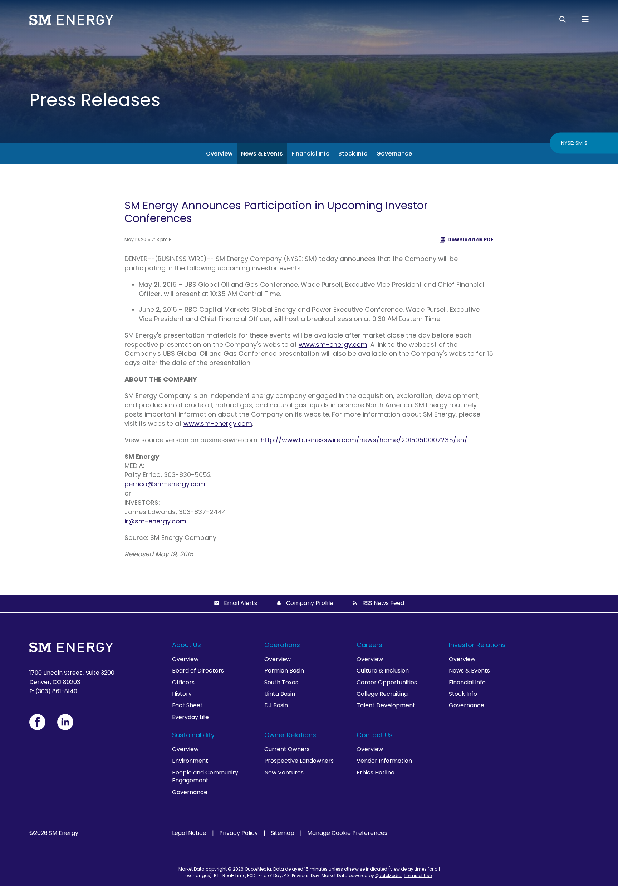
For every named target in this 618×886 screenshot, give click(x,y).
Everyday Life (190, 717)
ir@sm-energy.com (155, 521)
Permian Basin (284, 670)
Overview (219, 153)
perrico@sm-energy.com (164, 483)
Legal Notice (189, 833)
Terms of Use (418, 875)
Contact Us (375, 734)
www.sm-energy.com (333, 344)
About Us (186, 644)
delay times (414, 869)
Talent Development (386, 705)
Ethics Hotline (375, 772)
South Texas (281, 682)
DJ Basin (276, 705)
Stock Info (353, 153)
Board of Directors (198, 670)
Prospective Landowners (299, 761)
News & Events (262, 153)
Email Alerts (240, 603)
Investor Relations (477, 644)
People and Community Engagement (205, 776)
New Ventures (284, 772)
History (182, 694)
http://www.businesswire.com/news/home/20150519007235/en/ (364, 439)
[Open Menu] (585, 19)
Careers (369, 644)
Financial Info (310, 153)
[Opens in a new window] (37, 722)
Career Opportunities (387, 682)
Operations (282, 644)
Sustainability (193, 734)
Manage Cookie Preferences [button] (347, 833)
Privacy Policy (238, 833)
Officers (183, 682)
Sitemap (282, 833)
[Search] (562, 19)
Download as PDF (470, 239)
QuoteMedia (258, 869)
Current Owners (287, 749)
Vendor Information (384, 761)
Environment (190, 761)
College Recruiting (382, 694)
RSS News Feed (383, 603)
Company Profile (309, 603)
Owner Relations (290, 734)
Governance (394, 153)
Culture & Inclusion (383, 670)
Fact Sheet (187, 705)
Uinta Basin (279, 694)
